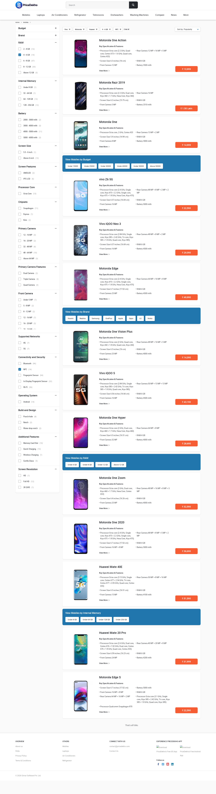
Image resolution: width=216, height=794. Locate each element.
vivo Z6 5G (106, 179)
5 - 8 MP (28, 305)
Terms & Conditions (23, 760)
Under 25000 (89, 166)
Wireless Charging (32, 454)
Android (28, 401)
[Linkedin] (172, 764)
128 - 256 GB (31, 105)
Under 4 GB (72, 464)
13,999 (186, 69)
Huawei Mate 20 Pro (112, 633)
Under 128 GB (104, 619)
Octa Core (29, 193)
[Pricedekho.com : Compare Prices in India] (28, 5)
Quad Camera (30, 285)
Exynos (28, 214)
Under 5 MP (30, 299)
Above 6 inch (31, 158)
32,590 (186, 506)
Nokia (150, 318)
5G (26, 348)
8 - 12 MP (29, 311)
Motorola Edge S (110, 677)
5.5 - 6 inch (29, 152)
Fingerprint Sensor (33, 375)
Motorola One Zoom (112, 478)
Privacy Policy (21, 755)
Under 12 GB (103, 464)
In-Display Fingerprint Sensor (37, 381)
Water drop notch (32, 428)
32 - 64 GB (29, 93)
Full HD (28, 481)
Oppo (131, 318)
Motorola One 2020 (111, 522)
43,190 (186, 401)
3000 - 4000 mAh (32, 125)
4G (26, 342)
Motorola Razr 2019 (112, 82)
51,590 (186, 598)
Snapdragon (30, 208)
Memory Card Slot (33, 443)
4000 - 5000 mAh (32, 131)
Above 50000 (155, 166)
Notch (27, 422)
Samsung (95, 318)
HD (26, 475)
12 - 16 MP (29, 234)
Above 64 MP (30, 258)
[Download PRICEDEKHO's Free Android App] (190, 751)
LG (140, 318)
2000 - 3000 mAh (32, 119)
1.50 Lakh (186, 108)
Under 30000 (106, 166)
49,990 (186, 297)
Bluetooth (29, 363)
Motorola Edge (108, 268)
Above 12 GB (119, 464)
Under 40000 (122, 166)
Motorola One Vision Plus (115, 331)
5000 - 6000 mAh (32, 137)
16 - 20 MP (29, 240)
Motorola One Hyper (112, 418)
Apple (120, 318)
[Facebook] (158, 764)
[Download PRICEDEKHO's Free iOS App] (166, 749)
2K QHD (28, 487)
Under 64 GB (88, 619)
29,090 (186, 252)
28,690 (186, 443)
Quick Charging (32, 449)
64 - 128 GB (30, 99)
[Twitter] (163, 764)
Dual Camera (30, 273)
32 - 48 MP (29, 246)
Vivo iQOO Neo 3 (110, 224)
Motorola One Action (112, 40)
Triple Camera (31, 279)
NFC (27, 369)
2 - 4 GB (29, 49)
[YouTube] (167, 764)
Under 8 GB (87, 464)
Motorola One (108, 122)
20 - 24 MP (29, 329)
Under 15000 (73, 166)
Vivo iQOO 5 (107, 373)
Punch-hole (29, 416)
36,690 (186, 551)
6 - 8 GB (29, 60)
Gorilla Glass (30, 460)
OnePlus (109, 318)
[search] (133, 5)
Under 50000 (139, 166)
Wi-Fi (27, 387)
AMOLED (29, 173)
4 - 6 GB (29, 54)
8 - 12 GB (29, 66)
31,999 (186, 661)
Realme (83, 318)
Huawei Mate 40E (110, 567)
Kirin (27, 220)
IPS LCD (28, 178)
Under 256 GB (121, 619)
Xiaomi (70, 318)
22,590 (186, 208)
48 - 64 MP (30, 252)
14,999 (186, 144)
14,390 (186, 357)
